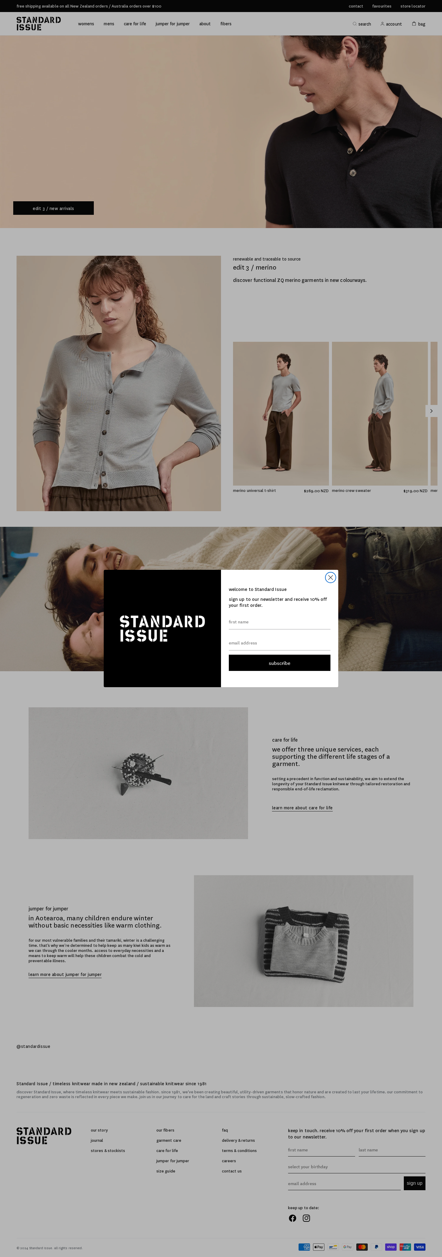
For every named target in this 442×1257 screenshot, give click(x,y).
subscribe (279, 662)
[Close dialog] (330, 577)
